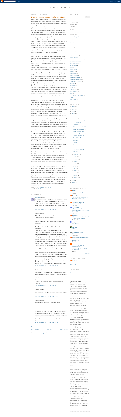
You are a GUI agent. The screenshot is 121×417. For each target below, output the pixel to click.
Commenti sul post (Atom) (42, 333)
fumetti (72, 53)
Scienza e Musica (76, 244)
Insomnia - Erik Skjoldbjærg (78, 192)
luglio (75, 163)
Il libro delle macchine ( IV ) (80, 120)
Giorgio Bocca (76, 124)
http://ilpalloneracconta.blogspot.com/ (80, 238)
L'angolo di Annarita (77, 222)
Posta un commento (36, 327)
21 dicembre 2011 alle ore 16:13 (46, 323)
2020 (73, 107)
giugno (75, 166)
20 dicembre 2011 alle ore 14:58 (46, 209)
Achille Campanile (74, 37)
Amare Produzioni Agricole (79, 195)
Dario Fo (72, 43)
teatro (71, 97)
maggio (75, 168)
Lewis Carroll (73, 65)
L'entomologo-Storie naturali (77, 59)
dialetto (72, 47)
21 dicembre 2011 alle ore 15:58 (46, 305)
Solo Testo (74, 227)
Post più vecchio (64, 329)
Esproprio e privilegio (78, 149)
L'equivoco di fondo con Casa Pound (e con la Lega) (80, 134)
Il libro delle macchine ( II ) (79, 129)
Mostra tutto (87, 253)
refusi (71, 87)
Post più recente (35, 329)
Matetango (75, 215)
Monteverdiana (74, 75)
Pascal (74, 144)
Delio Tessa (73, 45)
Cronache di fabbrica (75, 41)
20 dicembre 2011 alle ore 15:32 (46, 266)
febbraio (76, 175)
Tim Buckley (73, 99)
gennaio (76, 177)
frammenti (72, 51)
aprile (75, 170)
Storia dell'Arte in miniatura (77, 95)
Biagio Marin (73, 39)
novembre (76, 154)
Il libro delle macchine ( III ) (79, 127)
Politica (40, 188)
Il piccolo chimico (74, 55)
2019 (73, 109)
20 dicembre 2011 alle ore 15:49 (46, 285)
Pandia (73, 228)
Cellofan (75, 142)
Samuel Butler (73, 89)
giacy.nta (37, 197)
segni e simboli (74, 91)
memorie (72, 71)
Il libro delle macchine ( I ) (79, 131)
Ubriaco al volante (77, 147)
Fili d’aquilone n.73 (76, 223)
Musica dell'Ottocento (75, 81)
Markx (74, 190)
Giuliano (74, 260)
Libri (71, 67)
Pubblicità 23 (76, 151)
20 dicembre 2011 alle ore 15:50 (46, 296)
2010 (73, 180)
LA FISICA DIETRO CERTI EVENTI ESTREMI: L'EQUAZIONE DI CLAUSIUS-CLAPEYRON (79, 247)
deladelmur (60, 7)
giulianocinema (74, 272)
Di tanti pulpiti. (76, 207)
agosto (75, 161)
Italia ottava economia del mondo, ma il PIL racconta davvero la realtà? (80, 217)
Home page (49, 329)
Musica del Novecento (75, 79)
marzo (75, 173)
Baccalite (75, 140)
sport (71, 93)
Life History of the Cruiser (77, 203)
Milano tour (73, 73)
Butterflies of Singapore (78, 202)
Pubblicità (72, 85)
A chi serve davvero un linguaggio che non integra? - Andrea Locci (80, 197)
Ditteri (73, 233)
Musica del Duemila (75, 77)
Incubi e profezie (74, 57)
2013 (73, 111)
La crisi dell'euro (77, 122)
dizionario (72, 49)
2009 (73, 182)
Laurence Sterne (74, 63)
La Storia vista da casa (75, 61)
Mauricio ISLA (75, 240)
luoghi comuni (73, 69)
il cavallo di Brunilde (77, 232)
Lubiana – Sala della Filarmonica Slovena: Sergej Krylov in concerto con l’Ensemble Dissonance (80, 210)
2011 (73, 116)
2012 (73, 113)
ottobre (75, 157)
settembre (76, 159)
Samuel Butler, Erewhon (79, 138)
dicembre (76, 118)
